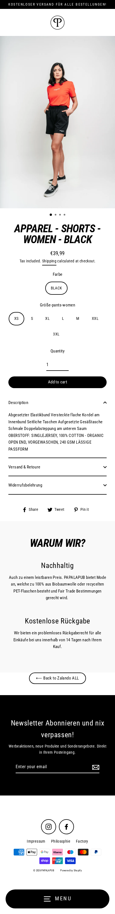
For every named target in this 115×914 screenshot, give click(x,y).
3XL (56, 334)
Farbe (58, 274)
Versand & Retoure (24, 467)
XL (47, 318)
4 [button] (65, 215)
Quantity (57, 351)
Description (18, 402)
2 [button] (56, 215)
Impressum (36, 841)
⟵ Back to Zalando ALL (57, 678)
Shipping (49, 261)
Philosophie (60, 841)
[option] (57, 122)
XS (16, 318)
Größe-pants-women (57, 305)
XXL (95, 318)
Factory (82, 841)
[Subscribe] (94, 767)
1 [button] (51, 215)
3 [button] (60, 215)
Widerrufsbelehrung (25, 485)
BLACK (56, 288)
